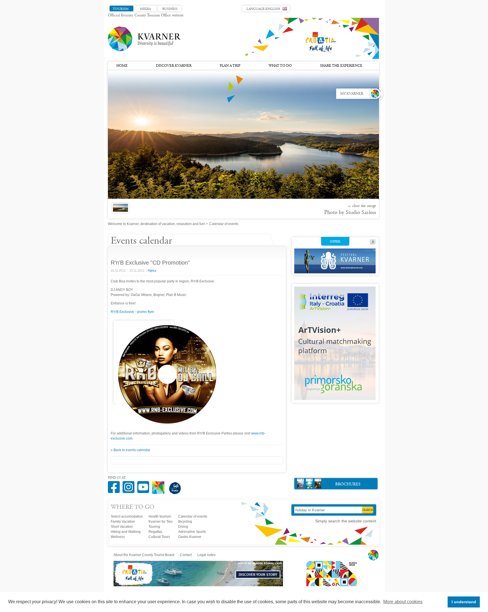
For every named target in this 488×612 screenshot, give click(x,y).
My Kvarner (351, 93)
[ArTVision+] (335, 399)
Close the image (364, 206)
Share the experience (341, 65)
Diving (183, 527)
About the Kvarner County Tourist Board (144, 555)
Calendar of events (192, 516)
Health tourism (160, 516)
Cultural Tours (159, 537)
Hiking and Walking (126, 532)
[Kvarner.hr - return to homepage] (144, 39)
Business (170, 9)
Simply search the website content (345, 521)
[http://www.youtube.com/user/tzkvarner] (144, 484)
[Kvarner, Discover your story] (199, 585)
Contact (186, 555)
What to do (280, 65)
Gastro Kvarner (189, 537)
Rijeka (152, 270)
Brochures (347, 484)
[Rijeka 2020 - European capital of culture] (329, 585)
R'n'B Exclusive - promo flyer (132, 312)
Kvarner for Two (161, 522)
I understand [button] (464, 602)
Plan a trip (230, 65)
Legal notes (206, 555)
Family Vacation (123, 522)
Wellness (118, 537)
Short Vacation (122, 527)
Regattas (155, 532)
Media (145, 9)
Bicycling (185, 522)
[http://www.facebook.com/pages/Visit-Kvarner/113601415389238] (115, 484)
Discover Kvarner (173, 65)
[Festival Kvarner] (335, 272)
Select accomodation (127, 516)
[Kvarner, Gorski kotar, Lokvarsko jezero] (119, 211)
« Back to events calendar (130, 450)
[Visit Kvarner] (159, 485)
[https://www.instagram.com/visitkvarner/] (130, 484)
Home (122, 65)
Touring (154, 527)
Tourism (120, 9)
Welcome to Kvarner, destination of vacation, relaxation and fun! (156, 224)
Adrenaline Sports (192, 532)
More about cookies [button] (402, 601)
